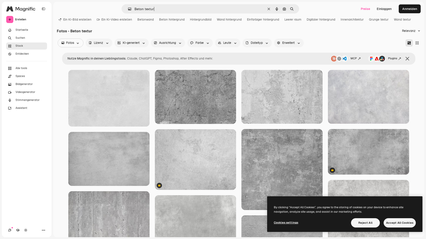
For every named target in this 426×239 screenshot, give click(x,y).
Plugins (392, 58)
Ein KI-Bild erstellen (77, 19)
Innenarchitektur (352, 19)
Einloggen (384, 9)
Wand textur (402, 19)
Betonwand (145, 19)
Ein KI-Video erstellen (116, 19)
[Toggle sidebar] (43, 8)
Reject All (365, 223)
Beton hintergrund (172, 19)
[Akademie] (17, 230)
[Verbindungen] (9, 230)
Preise (365, 9)
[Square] (417, 42)
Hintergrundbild (200, 19)
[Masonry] (409, 42)
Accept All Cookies (399, 223)
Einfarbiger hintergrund (263, 19)
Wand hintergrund (229, 19)
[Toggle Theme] (25, 230)
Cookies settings (286, 222)
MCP (354, 58)
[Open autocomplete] (128, 9)
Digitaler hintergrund (321, 19)
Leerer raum (292, 19)
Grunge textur (379, 19)
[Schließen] (407, 58)
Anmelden (409, 9)
